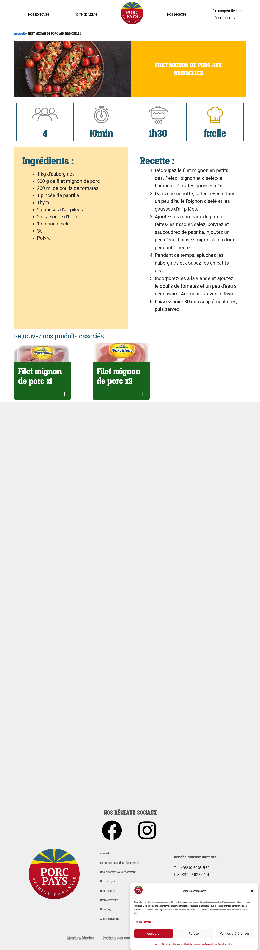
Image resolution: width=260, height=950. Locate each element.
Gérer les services (143, 921)
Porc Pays (106, 909)
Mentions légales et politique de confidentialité (173, 944)
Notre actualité (86, 14)
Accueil (19, 33)
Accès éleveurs (109, 919)
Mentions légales (80, 938)
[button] (252, 891)
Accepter (154, 933)
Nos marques (40, 14)
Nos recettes (176, 14)
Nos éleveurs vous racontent (118, 872)
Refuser (194, 933)
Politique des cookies (119, 938)
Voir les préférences (235, 933)
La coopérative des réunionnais (228, 14)
